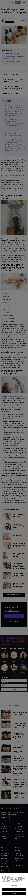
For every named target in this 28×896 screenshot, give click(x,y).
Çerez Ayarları (14, 885)
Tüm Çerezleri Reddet (14, 889)
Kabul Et (14, 893)
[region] (14, 884)
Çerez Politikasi (10, 882)
